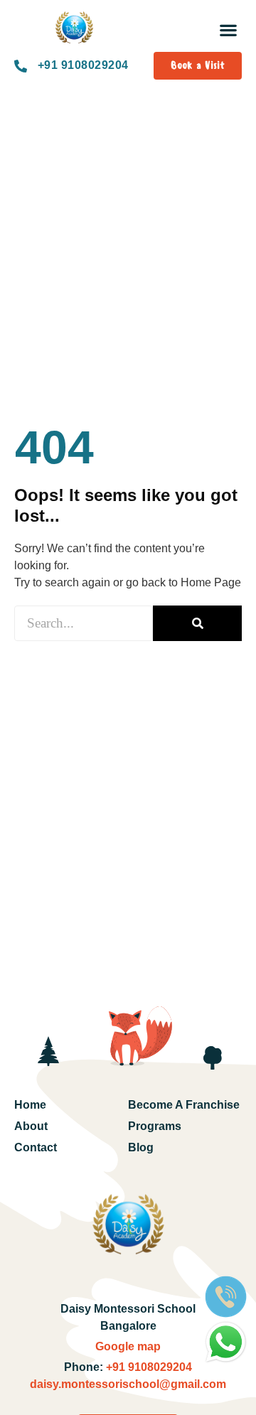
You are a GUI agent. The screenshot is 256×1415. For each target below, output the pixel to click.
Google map (128, 1346)
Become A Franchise (184, 1105)
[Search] (197, 623)
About (31, 1126)
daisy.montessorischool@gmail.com (128, 1384)
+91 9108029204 (147, 1367)
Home (30, 1105)
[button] (228, 29)
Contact (35, 1147)
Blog (141, 1147)
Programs (154, 1126)
